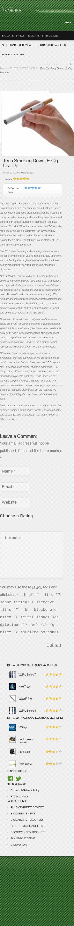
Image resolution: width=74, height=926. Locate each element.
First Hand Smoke (25, 172)
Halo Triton (24, 686)
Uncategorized (19, 844)
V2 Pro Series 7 (27, 674)
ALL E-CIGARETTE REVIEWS (27, 807)
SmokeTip (24, 751)
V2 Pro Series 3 (27, 710)
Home (68, 22)
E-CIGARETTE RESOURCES (43, 35)
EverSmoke (25, 764)
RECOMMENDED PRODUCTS (28, 832)
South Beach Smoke (25, 741)
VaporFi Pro (25, 698)
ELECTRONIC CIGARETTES (27, 826)
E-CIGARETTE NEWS (13, 35)
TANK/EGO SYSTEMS (23, 838)
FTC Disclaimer (19, 796)
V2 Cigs (22, 727)
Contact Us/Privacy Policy (25, 790)
